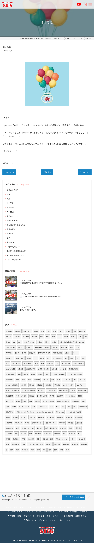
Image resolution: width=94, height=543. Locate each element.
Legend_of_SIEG (13, 246)
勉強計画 (75, 444)
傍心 (74, 407)
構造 (7, 444)
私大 (42, 364)
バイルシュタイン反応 (74, 412)
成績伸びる (9, 428)
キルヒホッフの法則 (28, 391)
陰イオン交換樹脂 (63, 401)
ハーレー (72, 433)
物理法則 (23, 385)
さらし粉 (32, 417)
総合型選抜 (78, 417)
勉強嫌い (16, 439)
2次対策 (8, 337)
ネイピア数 (9, 401)
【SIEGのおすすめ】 (15, 259)
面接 (66, 358)
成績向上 (39, 428)
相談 (67, 450)
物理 (54, 331)
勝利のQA (10, 242)
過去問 (28, 358)
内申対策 (9, 353)
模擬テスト (20, 358)
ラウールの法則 (21, 396)
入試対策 (78, 428)
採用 (30, 401)
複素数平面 (75, 401)
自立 (11, 450)
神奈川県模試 (57, 353)
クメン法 (63, 369)
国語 (44, 450)
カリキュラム (27, 364)
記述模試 (38, 433)
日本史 (61, 331)
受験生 (31, 396)
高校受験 (10, 207)
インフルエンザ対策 (12, 391)
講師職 (37, 401)
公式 (57, 364)
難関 (17, 450)
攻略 (16, 433)
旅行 (19, 342)
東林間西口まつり (20, 353)
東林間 (54, 342)
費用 (8, 198)
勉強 (85, 337)
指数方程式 (9, 412)
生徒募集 (60, 396)
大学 (77, 347)
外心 (57, 407)
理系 (17, 428)
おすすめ (25, 450)
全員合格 (63, 428)
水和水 (33, 374)
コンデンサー (80, 385)
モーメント (66, 380)
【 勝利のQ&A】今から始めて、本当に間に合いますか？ (34, 412)
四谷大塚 (26, 337)
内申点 (72, 391)
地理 (74, 331)
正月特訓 (9, 331)
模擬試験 (34, 337)
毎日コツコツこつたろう (16, 225)
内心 (51, 407)
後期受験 (70, 423)
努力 (64, 433)
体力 (7, 407)
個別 (8, 194)
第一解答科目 (82, 391)
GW (14, 342)
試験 (71, 358)
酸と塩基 (57, 444)
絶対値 (26, 374)
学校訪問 (55, 347)
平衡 (33, 407)
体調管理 (37, 380)
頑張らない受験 (48, 439)
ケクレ (72, 439)
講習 (8, 238)
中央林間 (84, 444)
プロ (59, 337)
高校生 (47, 342)
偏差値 (8, 417)
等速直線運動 (73, 369)
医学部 (27, 423)
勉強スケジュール (28, 428)
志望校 (15, 417)
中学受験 (10, 203)
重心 (63, 407)
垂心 (69, 407)
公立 (7, 364)
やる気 (8, 342)
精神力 (14, 407)
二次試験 (9, 433)
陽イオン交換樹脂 (48, 401)
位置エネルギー (51, 423)
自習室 (42, 358)
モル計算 (31, 439)
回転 (83, 401)
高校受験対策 (63, 391)
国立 (55, 450)
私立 (83, 358)
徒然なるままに (13, 220)
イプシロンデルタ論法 (75, 374)
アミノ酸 (82, 380)
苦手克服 (23, 433)
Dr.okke (75, 353)
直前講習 (48, 385)
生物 (48, 331)
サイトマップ (65, 520)
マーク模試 (47, 433)
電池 (29, 380)
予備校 (36, 331)
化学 (42, 331)
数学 (38, 450)
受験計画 (67, 353)
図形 (30, 433)
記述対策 (50, 364)
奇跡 (70, 428)
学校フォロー (10, 347)
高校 (38, 439)
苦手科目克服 (57, 358)
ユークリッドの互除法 (35, 444)
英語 (32, 450)
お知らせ (10, 233)
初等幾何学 (83, 407)
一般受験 (9, 423)
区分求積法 (15, 444)
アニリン (23, 417)
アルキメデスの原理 (58, 374)
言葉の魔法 (11, 229)
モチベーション (78, 364)
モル (79, 433)
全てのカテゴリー (13, 190)
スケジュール (16, 364)
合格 (41, 337)
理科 (71, 347)
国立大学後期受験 (51, 428)
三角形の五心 (42, 407)
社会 (35, 358)
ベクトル (45, 380)
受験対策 (57, 385)
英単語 (39, 342)
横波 (23, 380)
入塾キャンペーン (61, 439)
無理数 (18, 401)
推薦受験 (69, 417)
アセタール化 (51, 391)
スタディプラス (29, 342)
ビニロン (41, 391)
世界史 (68, 331)
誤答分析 (32, 353)
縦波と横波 (9, 380)
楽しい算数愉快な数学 (15, 255)
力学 (74, 380)
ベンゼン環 (81, 439)
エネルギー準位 (68, 385)
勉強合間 (21, 369)
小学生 (73, 337)
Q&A (23, 444)
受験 (80, 337)
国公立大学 (18, 423)
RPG (23, 439)
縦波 (17, 380)
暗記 (48, 358)
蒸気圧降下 (9, 396)
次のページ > (85, 172)
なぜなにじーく (8, 163)
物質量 (8, 439)
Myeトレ (29, 347)
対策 (61, 450)
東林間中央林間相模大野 (16, 251)
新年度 (52, 396)
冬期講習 (40, 385)
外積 (58, 380)
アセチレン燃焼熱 (12, 385)
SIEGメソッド (66, 364)
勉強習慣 (21, 347)
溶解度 (40, 374)
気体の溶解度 (10, 374)
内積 (52, 380)
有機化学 (54, 369)
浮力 (47, 374)
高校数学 (49, 444)
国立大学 (62, 423)
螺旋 (25, 401)
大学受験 (10, 211)
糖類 (19, 374)
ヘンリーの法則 (24, 407)
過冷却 (31, 385)
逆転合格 (79, 423)
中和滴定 (66, 444)
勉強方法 (64, 347)
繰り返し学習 (30, 369)
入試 (77, 358)
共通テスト (27, 331)
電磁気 (80, 396)
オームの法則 (70, 396)
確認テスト (9, 358)
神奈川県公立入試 (44, 353)
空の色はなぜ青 (42, 396)
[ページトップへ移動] (89, 497)
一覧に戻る (47, 172)
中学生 (66, 337)
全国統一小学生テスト (42, 347)
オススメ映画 (10, 369)
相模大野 (57, 433)
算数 (49, 450)
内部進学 (60, 417)
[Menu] (90, 4)
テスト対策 (50, 417)
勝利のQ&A (60, 412)
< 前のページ (9, 172)
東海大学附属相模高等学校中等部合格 (71, 342)
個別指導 (41, 417)
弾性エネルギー (37, 423)
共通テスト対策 (43, 369)
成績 (36, 364)
